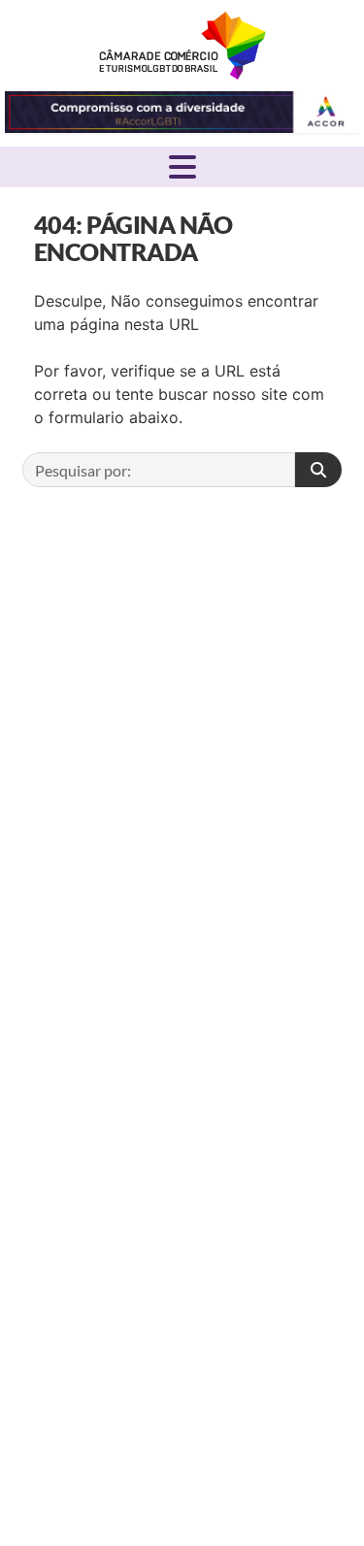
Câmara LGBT (182, 46)
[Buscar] (318, 469)
